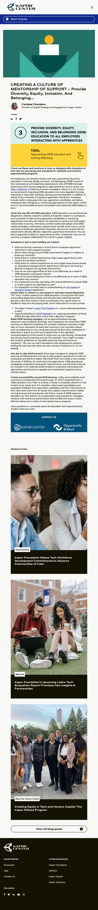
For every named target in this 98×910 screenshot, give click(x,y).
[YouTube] (19, 896)
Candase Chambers (34, 104)
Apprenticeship (22, 549)
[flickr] (24, 896)
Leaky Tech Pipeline (45, 308)
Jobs (6, 870)
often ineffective (19, 189)
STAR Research (44, 313)
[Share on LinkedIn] (12, 118)
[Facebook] (5, 896)
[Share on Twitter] (20, 118)
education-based (23, 289)
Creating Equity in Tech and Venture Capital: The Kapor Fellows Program (48, 808)
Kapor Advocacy (57, 882)
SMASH (53, 870)
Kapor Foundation (58, 864)
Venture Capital (32, 798)
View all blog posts (49, 829)
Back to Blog (19, 19)
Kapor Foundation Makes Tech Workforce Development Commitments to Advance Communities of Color (43, 560)
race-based (72, 287)
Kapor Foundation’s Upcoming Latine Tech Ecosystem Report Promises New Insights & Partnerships (45, 685)
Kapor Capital (56, 876)
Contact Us (9, 876)
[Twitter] (9, 896)
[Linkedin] (14, 896)
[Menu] (92, 8)
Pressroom (9, 864)
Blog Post (20, 674)
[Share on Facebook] (16, 118)
